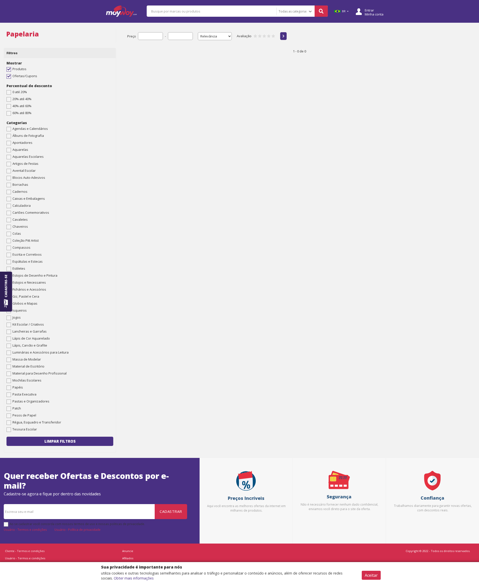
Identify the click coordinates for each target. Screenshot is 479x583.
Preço (131, 36)
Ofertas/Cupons (24, 76)
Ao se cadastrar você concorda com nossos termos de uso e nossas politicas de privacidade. (77, 524)
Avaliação (244, 36)
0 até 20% (19, 92)
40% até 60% (21, 106)
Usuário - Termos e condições (25, 530)
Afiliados (127, 558)
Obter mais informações (134, 578)
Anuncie (127, 551)
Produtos (19, 69)
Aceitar (371, 575)
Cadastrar (171, 511)
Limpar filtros (60, 441)
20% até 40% (21, 99)
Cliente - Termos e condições (24, 551)
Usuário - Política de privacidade (77, 530)
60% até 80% (21, 113)
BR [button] (343, 11)
